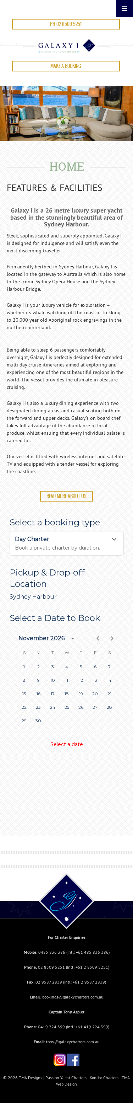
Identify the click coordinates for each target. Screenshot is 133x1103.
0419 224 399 (51, 1026)
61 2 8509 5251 (93, 967)
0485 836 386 (51, 952)
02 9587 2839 (48, 982)
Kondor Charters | (106, 1077)
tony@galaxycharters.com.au (72, 1041)
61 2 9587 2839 (90, 982)
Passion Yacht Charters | (67, 1077)
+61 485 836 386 (92, 952)
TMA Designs (30, 1077)
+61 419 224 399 (92, 1026)
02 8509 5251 (51, 967)
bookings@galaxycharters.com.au (72, 997)
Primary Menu (124, 8)
